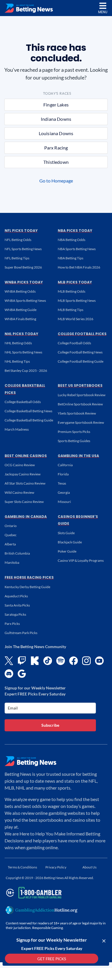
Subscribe (50, 725)
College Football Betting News (80, 352)
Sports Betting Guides (74, 441)
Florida (63, 474)
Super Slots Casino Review (24, 501)
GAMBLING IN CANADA (26, 516)
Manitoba (12, 562)
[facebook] (73, 660)
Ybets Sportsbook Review (77, 413)
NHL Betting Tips (17, 361)
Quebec (11, 535)
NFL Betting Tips (17, 258)
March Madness (17, 429)
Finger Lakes (56, 104)
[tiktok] (47, 660)
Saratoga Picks (15, 614)
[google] (22, 673)
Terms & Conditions (22, 867)
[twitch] (22, 660)
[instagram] (86, 660)
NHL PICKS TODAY (21, 333)
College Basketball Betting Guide (29, 420)
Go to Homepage (56, 180)
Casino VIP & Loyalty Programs (81, 560)
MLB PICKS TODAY (75, 282)
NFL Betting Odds (18, 240)
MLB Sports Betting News (77, 300)
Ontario (11, 526)
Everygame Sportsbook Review (81, 422)
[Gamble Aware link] (33, 892)
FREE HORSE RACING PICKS (29, 577)
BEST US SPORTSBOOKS (80, 385)
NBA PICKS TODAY (75, 230)
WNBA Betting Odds (20, 291)
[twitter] (9, 660)
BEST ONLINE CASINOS (26, 455)
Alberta (10, 544)
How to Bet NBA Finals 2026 (79, 267)
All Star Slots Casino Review (25, 483)
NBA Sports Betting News (77, 249)
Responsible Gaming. (48, 928)
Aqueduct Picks (16, 596)
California (65, 465)
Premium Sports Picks (74, 431)
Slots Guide (66, 533)
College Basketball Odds (23, 402)
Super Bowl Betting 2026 (23, 267)
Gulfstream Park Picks (21, 633)
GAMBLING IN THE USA (78, 455)
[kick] (34, 660)
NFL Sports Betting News (23, 249)
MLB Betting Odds (71, 291)
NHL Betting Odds (18, 343)
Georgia (64, 492)
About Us (89, 867)
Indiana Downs (56, 119)
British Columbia (17, 553)
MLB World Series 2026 (75, 319)
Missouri (64, 501)
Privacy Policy (55, 867)
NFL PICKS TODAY (21, 230)
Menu (102, 11)
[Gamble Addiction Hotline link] (42, 910)
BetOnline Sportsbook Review (80, 404)
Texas (62, 483)
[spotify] (60, 660)
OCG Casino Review (20, 465)
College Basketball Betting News (28, 411)
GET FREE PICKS (51, 959)
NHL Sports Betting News (23, 352)
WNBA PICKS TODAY (24, 282)
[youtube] (99, 660)
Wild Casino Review (19, 492)
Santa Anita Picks (17, 605)
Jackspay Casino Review (22, 474)
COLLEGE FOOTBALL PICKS (82, 333)
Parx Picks (12, 623)
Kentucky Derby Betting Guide (27, 587)
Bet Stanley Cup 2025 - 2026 (26, 370)
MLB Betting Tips (70, 310)
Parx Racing (56, 147)
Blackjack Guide (70, 542)
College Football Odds (74, 343)
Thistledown (56, 162)
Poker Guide (67, 551)
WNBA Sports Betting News (25, 300)
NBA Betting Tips (70, 258)
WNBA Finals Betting (20, 319)
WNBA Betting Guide (20, 310)
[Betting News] (29, 8)
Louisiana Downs (56, 133)
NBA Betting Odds (71, 240)
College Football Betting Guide (80, 361)
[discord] (9, 673)
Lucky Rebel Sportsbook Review (81, 395)
